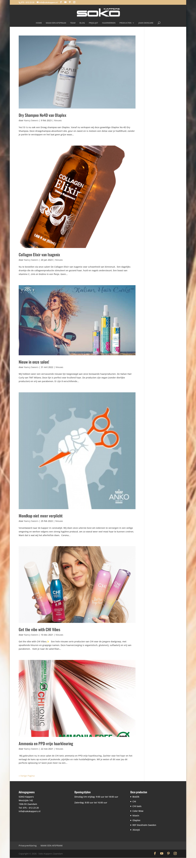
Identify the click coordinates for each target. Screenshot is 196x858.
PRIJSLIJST (93, 23)
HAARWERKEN (108, 23)
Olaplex (136, 820)
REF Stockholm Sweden (144, 825)
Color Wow (137, 810)
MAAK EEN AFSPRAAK (56, 23)
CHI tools (136, 806)
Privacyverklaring (28, 845)
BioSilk (135, 796)
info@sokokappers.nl (29, 811)
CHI (134, 801)
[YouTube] (65, 2)
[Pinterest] (70, 2)
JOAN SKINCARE (145, 23)
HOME (39, 23)
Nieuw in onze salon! (34, 362)
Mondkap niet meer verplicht (41, 516)
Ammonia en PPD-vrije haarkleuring (46, 743)
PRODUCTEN (125, 23)
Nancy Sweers (31, 120)
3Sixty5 (136, 829)
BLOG (82, 23)
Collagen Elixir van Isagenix (39, 254)
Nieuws (58, 120)
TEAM (72, 23)
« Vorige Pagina (27, 775)
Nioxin (135, 815)
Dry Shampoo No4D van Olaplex (42, 115)
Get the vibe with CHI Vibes (39, 629)
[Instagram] (74, 2)
